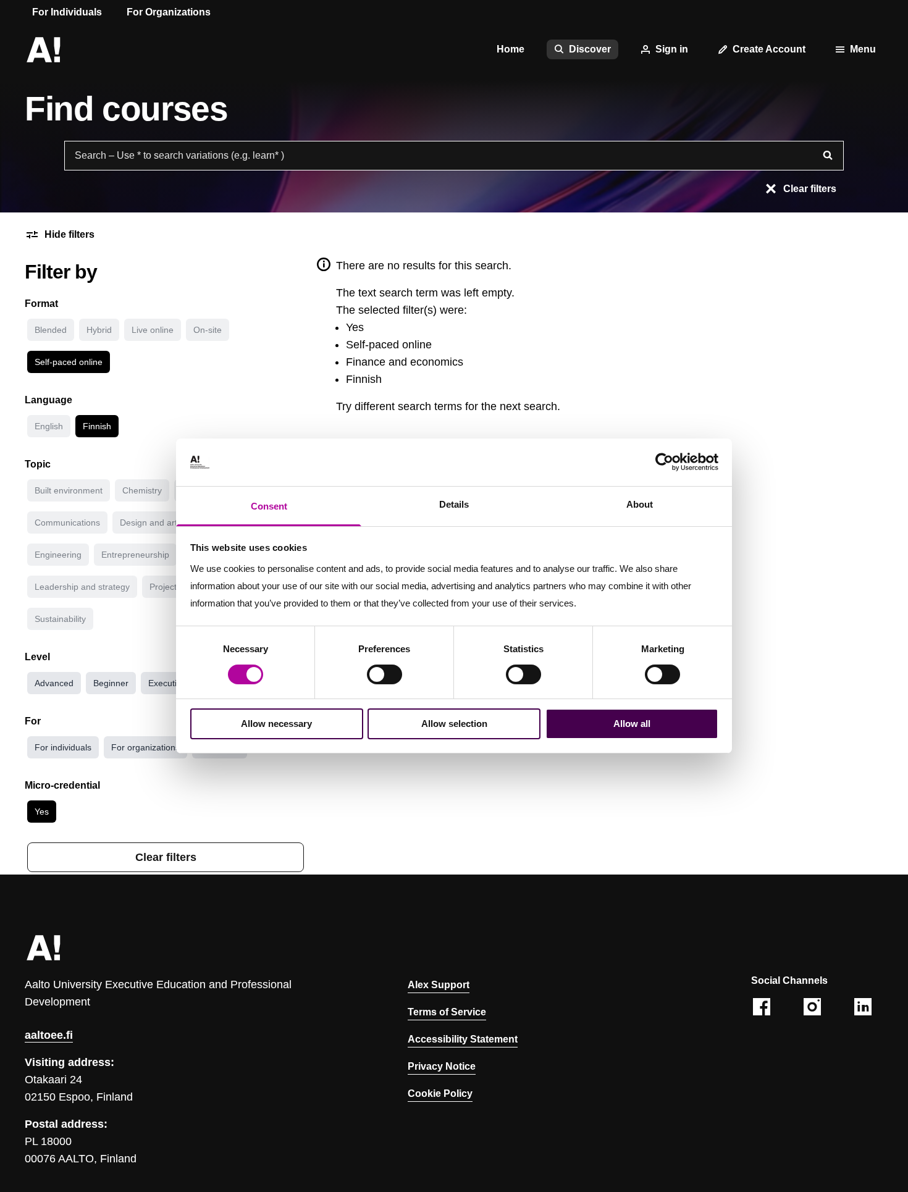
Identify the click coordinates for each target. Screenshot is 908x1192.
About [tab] (639, 504)
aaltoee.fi (49, 1035)
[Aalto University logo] (43, 49)
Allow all (631, 723)
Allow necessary (276, 723)
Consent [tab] (269, 506)
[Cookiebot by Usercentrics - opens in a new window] (664, 462)
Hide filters (69, 234)
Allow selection (454, 723)
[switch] (384, 674)
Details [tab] (454, 504)
